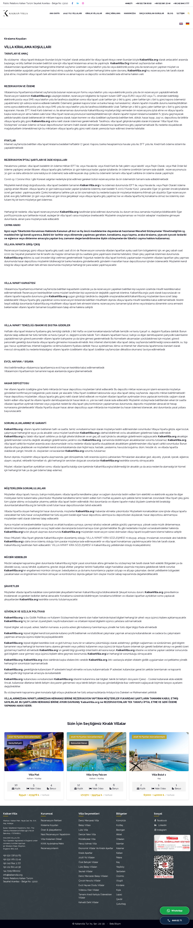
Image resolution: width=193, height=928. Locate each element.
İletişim (181, 13)
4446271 (129, 3)
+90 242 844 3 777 (181, 3)
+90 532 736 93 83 (143, 3)
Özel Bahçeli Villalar (88, 862)
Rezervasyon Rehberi (51, 820)
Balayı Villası (85, 825)
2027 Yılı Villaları (72, 13)
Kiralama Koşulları (49, 825)
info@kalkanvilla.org (12, 875)
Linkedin (161, 825)
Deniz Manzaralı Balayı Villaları (93, 876)
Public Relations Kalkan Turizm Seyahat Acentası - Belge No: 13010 (35, 3)
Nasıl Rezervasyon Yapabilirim (55, 834)
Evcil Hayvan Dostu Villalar (91, 885)
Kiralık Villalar (93, 13)
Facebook (162, 820)
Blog (170, 13)
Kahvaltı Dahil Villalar (89, 902)
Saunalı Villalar (86, 871)
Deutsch (187, 24)
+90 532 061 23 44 (162, 3)
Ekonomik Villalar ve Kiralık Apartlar (96, 848)
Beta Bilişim (115, 924)
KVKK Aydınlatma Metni (52, 843)
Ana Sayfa (55, 13)
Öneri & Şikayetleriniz (51, 830)
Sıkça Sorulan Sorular (151, 13)
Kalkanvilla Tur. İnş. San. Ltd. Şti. (90, 924)
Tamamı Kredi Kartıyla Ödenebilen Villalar (95, 896)
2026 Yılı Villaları (87, 857)
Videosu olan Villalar (89, 890)
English (181, 24)
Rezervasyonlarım (49, 848)
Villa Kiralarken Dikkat (51, 839)
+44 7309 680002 (11, 871)
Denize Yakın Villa (87, 834)
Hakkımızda (130, 13)
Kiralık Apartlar (85, 853)
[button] (61, 752)
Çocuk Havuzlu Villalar (90, 880)
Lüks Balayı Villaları (88, 867)
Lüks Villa (83, 830)
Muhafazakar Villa (87, 839)
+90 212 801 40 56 (12, 867)
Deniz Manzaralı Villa (89, 820)
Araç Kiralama (113, 13)
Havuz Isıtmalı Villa (88, 843)
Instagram (162, 830)
